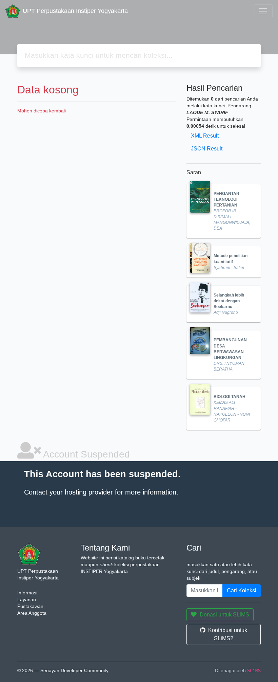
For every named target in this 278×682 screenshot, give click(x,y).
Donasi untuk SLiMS (224, 614)
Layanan (26, 599)
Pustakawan (30, 606)
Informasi (27, 592)
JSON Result (206, 148)
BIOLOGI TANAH (229, 396)
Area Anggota (31, 613)
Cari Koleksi (241, 590)
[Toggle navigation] (263, 11)
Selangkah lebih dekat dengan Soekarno (229, 301)
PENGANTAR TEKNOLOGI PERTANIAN (226, 199)
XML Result (205, 136)
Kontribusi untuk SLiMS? (227, 634)
